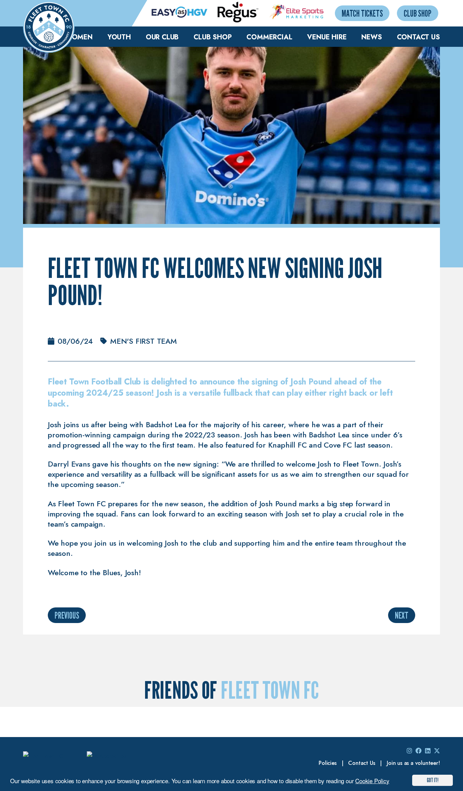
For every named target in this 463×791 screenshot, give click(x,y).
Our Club (162, 37)
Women (79, 37)
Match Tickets (362, 13)
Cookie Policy (372, 780)
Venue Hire (326, 37)
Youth (119, 37)
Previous (67, 615)
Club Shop (417, 13)
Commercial (269, 37)
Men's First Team (143, 341)
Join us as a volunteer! (413, 763)
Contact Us (418, 37)
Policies (327, 763)
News (371, 37)
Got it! (432, 780)
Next (401, 615)
